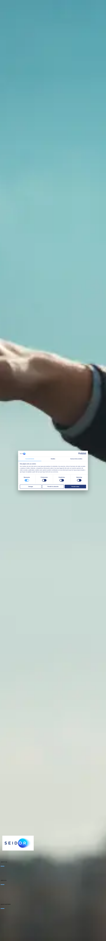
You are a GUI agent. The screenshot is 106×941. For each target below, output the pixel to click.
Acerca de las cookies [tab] (76, 458)
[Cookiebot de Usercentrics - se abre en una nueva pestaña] (79, 453)
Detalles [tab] (53, 458)
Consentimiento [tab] (29, 458)
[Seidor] (18, 843)
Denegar (30, 486)
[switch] (44, 480)
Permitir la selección (53, 486)
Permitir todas (75, 486)
